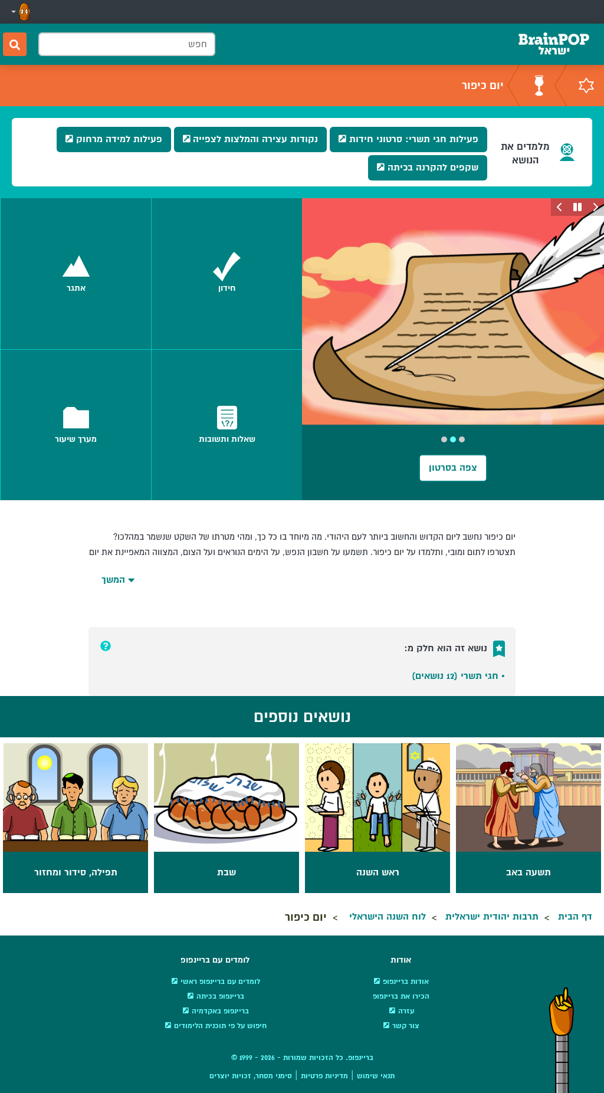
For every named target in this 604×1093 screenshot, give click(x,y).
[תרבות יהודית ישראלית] (586, 85)
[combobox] (126, 44)
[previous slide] (595, 207)
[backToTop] (562, 1040)
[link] (227, 273)
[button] (19, 12)
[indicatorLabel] (462, 439)
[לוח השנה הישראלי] (539, 85)
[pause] (577, 207)
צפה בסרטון (453, 468)
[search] (15, 44)
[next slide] (560, 207)
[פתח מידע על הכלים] (105, 646)
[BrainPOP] (553, 44)
